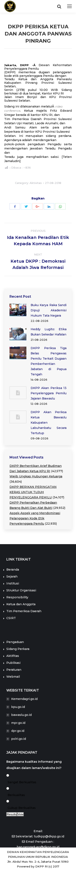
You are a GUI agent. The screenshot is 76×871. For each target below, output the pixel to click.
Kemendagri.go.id (24, 699)
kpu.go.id (18, 707)
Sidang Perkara (17, 649)
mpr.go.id (18, 723)
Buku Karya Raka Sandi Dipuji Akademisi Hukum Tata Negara (48, 310)
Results (12, 814)
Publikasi (13, 663)
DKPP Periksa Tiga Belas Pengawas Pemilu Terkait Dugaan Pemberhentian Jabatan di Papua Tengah (48, 361)
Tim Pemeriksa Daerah (23, 611)
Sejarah (12, 576)
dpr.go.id (17, 731)
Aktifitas (12, 656)
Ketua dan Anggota (20, 604)
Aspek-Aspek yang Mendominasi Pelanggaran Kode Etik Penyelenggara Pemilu (35, 518)
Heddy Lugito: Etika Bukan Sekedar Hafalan (48, 331)
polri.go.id (18, 739)
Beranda (12, 569)
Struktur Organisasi (21, 590)
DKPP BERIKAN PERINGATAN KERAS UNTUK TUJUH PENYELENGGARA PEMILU (33, 492)
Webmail (13, 676)
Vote (20, 814)
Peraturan (13, 670)
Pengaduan (15, 642)
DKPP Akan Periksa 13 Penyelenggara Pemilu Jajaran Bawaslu (48, 393)
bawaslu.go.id (21, 715)
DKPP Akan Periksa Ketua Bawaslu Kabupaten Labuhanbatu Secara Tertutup (48, 422)
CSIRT (11, 618)
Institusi (12, 583)
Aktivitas (36, 183)
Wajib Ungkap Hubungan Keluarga (36, 476)
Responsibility (17, 597)
